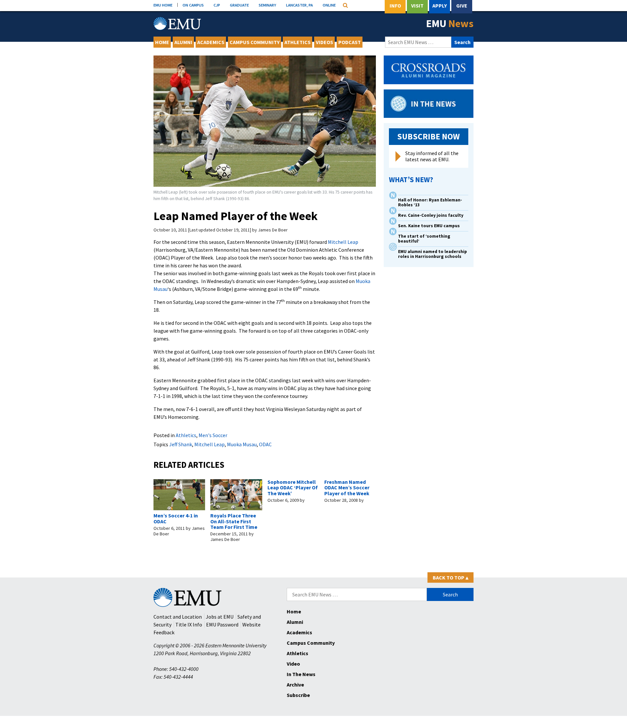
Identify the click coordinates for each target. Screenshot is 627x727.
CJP (217, 5)
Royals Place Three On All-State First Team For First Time (233, 521)
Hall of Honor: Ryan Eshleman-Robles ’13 (430, 202)
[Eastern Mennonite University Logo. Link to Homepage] (177, 23)
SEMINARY (267, 5)
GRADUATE (239, 5)
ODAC (265, 444)
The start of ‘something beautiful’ (424, 238)
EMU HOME (162, 5)
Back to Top (450, 577)
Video (293, 663)
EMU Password (222, 624)
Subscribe (298, 695)
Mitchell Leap (343, 242)
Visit (417, 5)
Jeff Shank (180, 444)
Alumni (183, 42)
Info (395, 5)
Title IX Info (188, 624)
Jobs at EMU (219, 616)
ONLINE (329, 5)
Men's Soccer (213, 435)
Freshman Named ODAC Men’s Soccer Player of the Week (346, 488)
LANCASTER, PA (299, 5)
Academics (210, 42)
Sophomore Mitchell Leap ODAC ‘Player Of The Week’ (292, 488)
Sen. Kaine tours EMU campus (429, 226)
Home (162, 42)
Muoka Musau (242, 444)
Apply (439, 5)
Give (461, 5)
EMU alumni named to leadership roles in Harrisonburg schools (432, 254)
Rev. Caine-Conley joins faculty (430, 215)
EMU (450, 23)
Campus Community (255, 42)
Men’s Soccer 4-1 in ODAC (175, 518)
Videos (324, 42)
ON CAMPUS (193, 5)
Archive (295, 684)
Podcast (349, 42)
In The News (301, 674)
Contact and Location (177, 616)
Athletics (297, 42)
